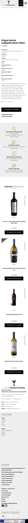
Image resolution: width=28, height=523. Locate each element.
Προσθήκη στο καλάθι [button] (14, 232)
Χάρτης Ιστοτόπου (7, 482)
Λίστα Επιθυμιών (6, 492)
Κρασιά (11, 7)
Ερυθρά (4, 433)
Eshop (3, 499)
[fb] (3, 506)
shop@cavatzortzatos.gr (10, 408)
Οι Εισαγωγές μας (7, 430)
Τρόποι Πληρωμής (7, 480)
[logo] (7, 3)
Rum (3, 423)
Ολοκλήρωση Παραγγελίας (9, 503)
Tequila (3, 424)
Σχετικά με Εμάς (6, 495)
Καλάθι (4, 501)
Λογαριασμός (6, 484)
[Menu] (25, 3)
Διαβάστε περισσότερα (14, 278)
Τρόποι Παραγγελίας (8, 476)
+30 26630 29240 (7, 406)
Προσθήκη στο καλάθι (11, 109)
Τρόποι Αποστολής (7, 478)
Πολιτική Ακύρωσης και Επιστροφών (12, 472)
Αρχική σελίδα (4, 7)
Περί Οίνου (5, 490)
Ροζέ (3, 435)
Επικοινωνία (5, 497)
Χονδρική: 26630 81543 (9, 404)
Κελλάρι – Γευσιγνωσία (8, 488)
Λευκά (3, 432)
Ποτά (3, 418)
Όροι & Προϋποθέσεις (8, 474)
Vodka (3, 421)
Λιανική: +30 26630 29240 (10, 402)
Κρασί (16, 7)
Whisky (3, 419)
